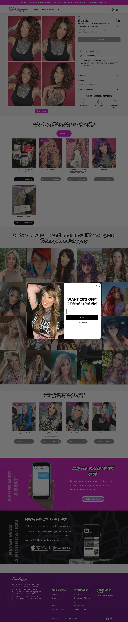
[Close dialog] (98, 285)
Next (82, 317)
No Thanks (82, 323)
